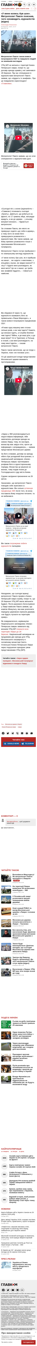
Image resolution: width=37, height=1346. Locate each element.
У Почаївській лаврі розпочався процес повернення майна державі (21, 899)
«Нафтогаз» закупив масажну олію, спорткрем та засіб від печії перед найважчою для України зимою (15, 1228)
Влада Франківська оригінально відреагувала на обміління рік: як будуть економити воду (23, 1080)
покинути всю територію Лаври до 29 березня (14, 631)
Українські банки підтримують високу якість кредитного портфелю (22, 1265)
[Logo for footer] (9, 1285)
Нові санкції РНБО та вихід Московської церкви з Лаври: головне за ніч (24, 911)
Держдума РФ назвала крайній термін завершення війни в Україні (22, 1182)
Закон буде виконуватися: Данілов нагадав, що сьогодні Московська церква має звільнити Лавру (23, 947)
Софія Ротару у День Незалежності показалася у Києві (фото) (20, 1174)
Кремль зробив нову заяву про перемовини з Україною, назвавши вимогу (21, 1191)
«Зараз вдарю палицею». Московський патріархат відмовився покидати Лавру (18, 660)
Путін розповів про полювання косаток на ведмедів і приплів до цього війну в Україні (23, 1068)
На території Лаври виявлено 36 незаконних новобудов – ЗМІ (24, 888)
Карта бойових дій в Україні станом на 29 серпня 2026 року (17, 1213)
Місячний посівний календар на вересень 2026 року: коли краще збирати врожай (17, 1237)
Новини (5, 1209)
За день (21, 1151)
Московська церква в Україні (13, 724)
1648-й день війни (7, 8)
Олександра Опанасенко (9, 24)
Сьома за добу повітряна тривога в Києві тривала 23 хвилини (24, 1023)
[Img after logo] (20, 5)
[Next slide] (35, 8)
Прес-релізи (8, 1259)
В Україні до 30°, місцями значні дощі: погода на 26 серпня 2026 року (16, 1251)
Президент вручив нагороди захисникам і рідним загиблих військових (23, 1057)
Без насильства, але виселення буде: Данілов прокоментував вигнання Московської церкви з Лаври (24, 934)
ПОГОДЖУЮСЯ (28, 1342)
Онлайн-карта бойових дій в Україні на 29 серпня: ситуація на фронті (22, 1158)
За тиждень (5, 1151)
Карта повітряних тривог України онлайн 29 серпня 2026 (22, 1166)
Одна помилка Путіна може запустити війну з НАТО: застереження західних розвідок (23, 1035)
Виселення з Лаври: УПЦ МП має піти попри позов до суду (24, 971)
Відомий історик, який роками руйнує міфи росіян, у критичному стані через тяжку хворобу (22, 1199)
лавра (19, 727)
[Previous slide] (31, 8)
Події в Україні (9, 1017)
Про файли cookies (6, 1342)
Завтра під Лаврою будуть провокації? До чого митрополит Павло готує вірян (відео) (23, 960)
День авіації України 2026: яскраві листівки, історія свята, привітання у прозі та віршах (18, 1220)
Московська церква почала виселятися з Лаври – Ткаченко (22, 922)
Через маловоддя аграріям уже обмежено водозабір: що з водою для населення (23, 1046)
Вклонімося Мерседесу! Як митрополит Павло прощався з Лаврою (23, 876)
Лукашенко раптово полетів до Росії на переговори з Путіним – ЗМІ (16, 1244)
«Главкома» (6, 83)
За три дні (14, 1151)
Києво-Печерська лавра (9, 727)
